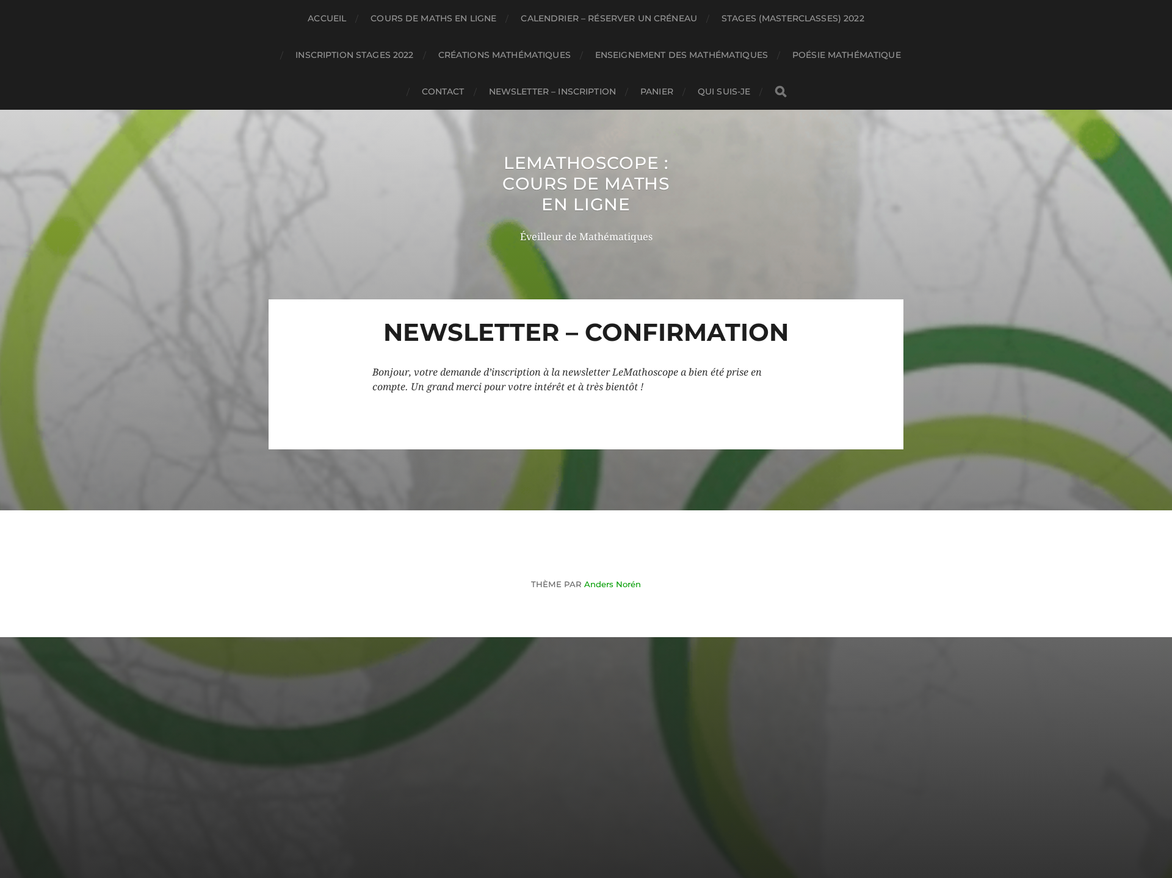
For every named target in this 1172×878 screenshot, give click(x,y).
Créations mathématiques (504, 54)
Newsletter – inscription (552, 91)
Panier (656, 91)
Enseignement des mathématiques (681, 54)
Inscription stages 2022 (354, 54)
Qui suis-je (724, 91)
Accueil (327, 18)
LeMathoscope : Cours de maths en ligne (586, 183)
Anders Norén (612, 584)
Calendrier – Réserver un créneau (608, 18)
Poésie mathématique (846, 54)
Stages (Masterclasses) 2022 (793, 18)
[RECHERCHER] (781, 92)
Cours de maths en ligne (433, 18)
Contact (443, 91)
